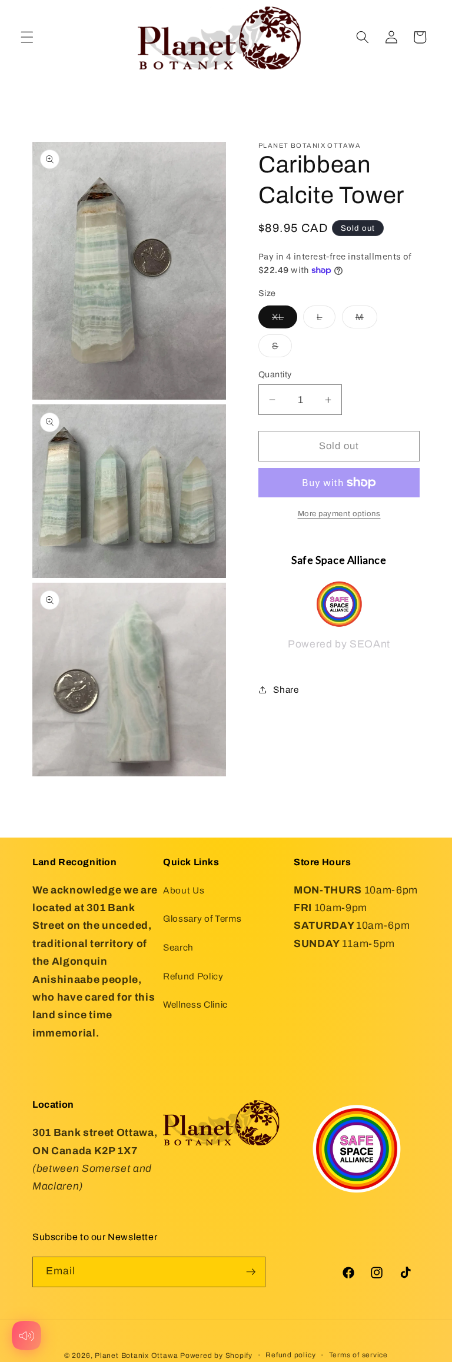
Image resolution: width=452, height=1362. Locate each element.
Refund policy (290, 1355)
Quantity (275, 374)
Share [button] (285, 690)
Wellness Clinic (195, 1004)
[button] (27, 37)
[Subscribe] (251, 1272)
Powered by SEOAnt (339, 644)
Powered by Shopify (216, 1355)
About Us (183, 890)
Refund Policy (193, 976)
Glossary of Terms (202, 918)
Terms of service (358, 1355)
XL (284, 319)
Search (178, 947)
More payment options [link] (339, 513)
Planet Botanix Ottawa (136, 1355)
